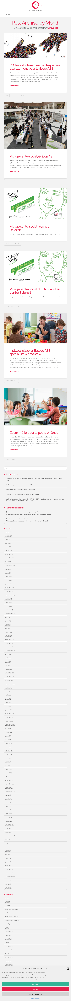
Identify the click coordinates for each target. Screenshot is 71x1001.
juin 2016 (8, 880)
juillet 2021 (8, 687)
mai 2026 (8, 539)
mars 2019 (8, 769)
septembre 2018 (10, 791)
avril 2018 (8, 810)
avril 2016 (8, 884)
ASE (7, 95)
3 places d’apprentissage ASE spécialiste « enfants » (30, 352)
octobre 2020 (9, 721)
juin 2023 (8, 621)
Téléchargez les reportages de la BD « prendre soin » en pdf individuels (27, 521)
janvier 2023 (8, 635)
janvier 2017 (8, 862)
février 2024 (8, 606)
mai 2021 (8, 695)
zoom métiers (10, 459)
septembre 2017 (10, 836)
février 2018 (8, 817)
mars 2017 (8, 858)
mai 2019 (8, 762)
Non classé (8, 950)
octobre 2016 (9, 873)
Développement (9, 924)
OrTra (7, 953)
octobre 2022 (9, 647)
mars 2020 (8, 743)
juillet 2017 (8, 843)
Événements (8, 931)
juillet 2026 (8, 535)
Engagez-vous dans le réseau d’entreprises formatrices (22, 494)
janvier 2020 (8, 750)
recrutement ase (11, 380)
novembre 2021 (9, 676)
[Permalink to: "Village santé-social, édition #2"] (35, 125)
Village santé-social (13, 181)
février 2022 (8, 665)
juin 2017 (8, 847)
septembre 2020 (10, 724)
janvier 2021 (8, 710)
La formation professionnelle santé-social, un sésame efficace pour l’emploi (28, 514)
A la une (7, 898)
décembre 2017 (9, 825)
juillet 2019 (8, 754)
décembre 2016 (9, 865)
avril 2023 (8, 628)
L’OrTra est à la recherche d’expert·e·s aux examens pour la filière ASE (35, 66)
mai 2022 (8, 658)
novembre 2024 (9, 591)
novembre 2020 (10, 717)
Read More (14, 86)
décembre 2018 (9, 780)
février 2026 (8, 547)
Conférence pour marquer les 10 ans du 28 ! (19, 485)
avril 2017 (8, 854)
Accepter (35, 984)
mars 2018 (8, 813)
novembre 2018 (9, 784)
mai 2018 (8, 806)
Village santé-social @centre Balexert (29, 228)
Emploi (7, 927)
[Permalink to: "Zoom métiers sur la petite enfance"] (35, 406)
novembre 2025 (9, 558)
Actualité (7, 901)
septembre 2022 (10, 650)
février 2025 (8, 580)
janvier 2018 (8, 821)
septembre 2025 (10, 565)
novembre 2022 (9, 643)
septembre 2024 (10, 595)
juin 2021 (8, 691)
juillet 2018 (8, 799)
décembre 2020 (10, 713)
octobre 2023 (9, 610)
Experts (14, 95)
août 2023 (8, 617)
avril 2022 (8, 661)
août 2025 (8, 569)
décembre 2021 (9, 673)
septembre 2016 (10, 876)
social (23, 95)
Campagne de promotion (12, 916)
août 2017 (8, 839)
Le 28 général (9, 946)
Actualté (7, 905)
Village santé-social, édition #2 (31, 156)
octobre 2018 (9, 787)
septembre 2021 (10, 684)
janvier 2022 (8, 669)
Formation (8, 935)
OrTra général (9, 957)
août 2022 (8, 654)
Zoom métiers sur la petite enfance (34, 433)
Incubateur (8, 938)
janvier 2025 (8, 584)
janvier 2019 (8, 776)
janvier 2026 (8, 550)
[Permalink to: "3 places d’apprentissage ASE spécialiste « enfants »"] (35, 328)
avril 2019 (8, 765)
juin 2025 (8, 572)
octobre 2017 (9, 832)
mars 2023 (8, 632)
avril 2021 (8, 698)
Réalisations (8, 961)
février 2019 (8, 773)
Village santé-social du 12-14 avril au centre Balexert (35, 290)
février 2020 (8, 747)
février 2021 (8, 706)
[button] (68, 968)
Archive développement (12, 909)
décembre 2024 (9, 587)
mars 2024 (8, 602)
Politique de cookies (35, 998)
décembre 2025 (9, 554)
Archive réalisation (10, 913)
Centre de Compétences (12, 920)
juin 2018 (8, 802)
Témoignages (9, 964)
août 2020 (8, 728)
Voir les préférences (35, 994)
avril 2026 (8, 543)
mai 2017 (8, 850)
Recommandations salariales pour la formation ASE (21, 489)
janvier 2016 (8, 887)
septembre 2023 (10, 613)
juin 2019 (8, 758)
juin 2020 (8, 736)
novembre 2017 (9, 828)
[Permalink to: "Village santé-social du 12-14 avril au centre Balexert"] (35, 266)
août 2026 (8, 532)
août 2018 (8, 795)
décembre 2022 (9, 639)
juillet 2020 (8, 732)
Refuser (35, 989)
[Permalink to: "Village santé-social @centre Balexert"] (35, 203)
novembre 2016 (9, 869)
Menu (9, 14)
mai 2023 (8, 624)
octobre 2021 (9, 680)
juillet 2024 (8, 598)
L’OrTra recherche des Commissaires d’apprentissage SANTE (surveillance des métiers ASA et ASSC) (34, 479)
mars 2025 (8, 576)
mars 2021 (8, 702)
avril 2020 (8, 739)
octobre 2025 (9, 561)
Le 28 (7, 942)
